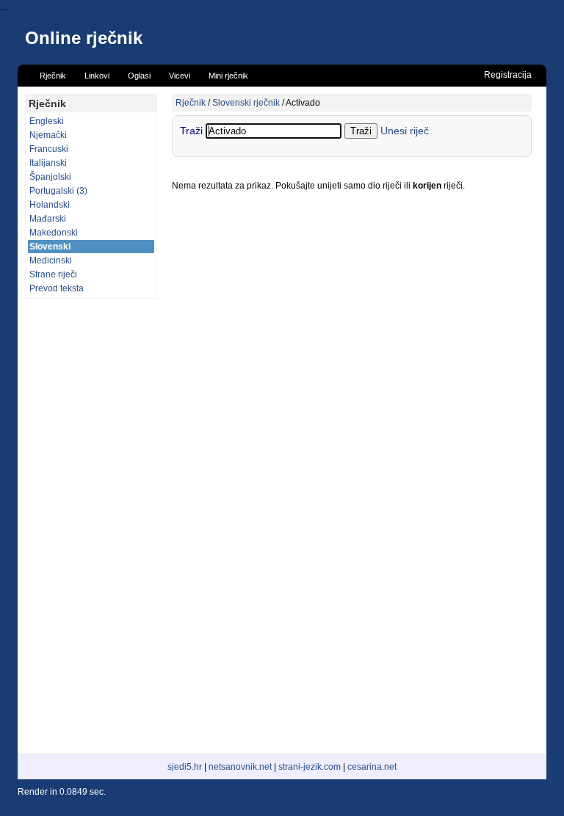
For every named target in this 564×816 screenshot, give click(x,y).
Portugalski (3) (58, 191)
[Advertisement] (91, 526)
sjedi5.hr (184, 767)
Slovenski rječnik (246, 103)
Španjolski (50, 177)
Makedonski (53, 232)
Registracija (508, 75)
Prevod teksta (56, 288)
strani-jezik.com (309, 767)
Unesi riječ (404, 130)
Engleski (46, 121)
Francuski (48, 149)
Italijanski (48, 163)
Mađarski (47, 219)
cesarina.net (372, 767)
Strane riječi (53, 274)
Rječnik (191, 103)
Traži (193, 130)
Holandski (49, 205)
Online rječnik (83, 38)
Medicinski (50, 260)
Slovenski (49, 246)
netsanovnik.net (240, 767)
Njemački (48, 135)
